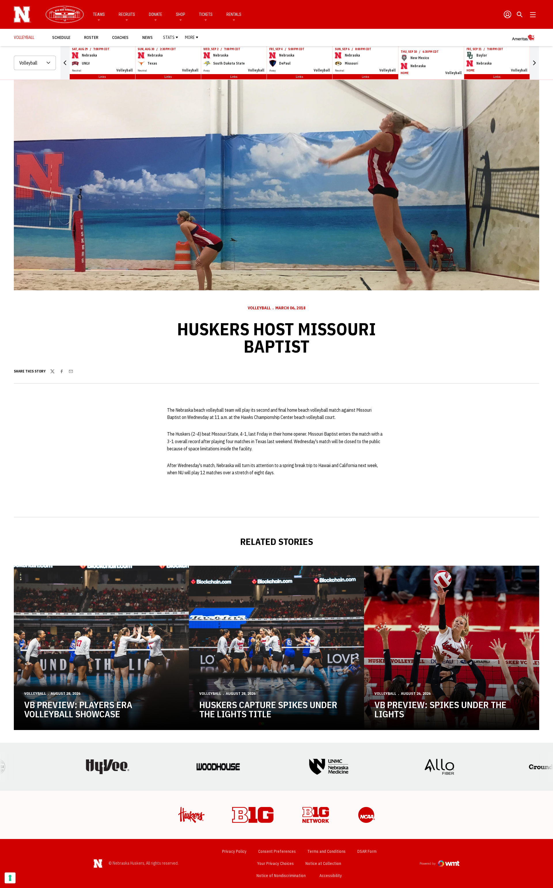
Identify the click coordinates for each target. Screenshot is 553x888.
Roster (91, 37)
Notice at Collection (323, 863)
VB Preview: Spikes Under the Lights (440, 709)
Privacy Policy (234, 851)
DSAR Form (366, 851)
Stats (169, 37)
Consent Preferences (277, 851)
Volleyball (259, 308)
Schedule (61, 37)
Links (102, 76)
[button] (65, 63)
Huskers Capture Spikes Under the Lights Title (268, 709)
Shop (180, 14)
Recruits (127, 14)
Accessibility (330, 875)
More (190, 37)
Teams (99, 14)
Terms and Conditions (326, 851)
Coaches (120, 37)
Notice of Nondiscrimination (281, 875)
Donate (155, 14)
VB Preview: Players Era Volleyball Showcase (78, 709)
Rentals (233, 14)
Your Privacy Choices (275, 863)
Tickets (206, 14)
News (147, 37)
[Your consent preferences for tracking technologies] (10, 877)
